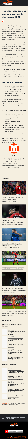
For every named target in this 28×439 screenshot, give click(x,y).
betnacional (11, 418)
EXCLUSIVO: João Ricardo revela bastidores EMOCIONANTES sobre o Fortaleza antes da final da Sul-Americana (14, 313)
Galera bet (8, 417)
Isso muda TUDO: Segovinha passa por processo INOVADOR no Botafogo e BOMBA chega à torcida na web (14, 290)
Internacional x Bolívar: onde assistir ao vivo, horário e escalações (15, 359)
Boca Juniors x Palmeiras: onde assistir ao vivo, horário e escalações (16, 333)
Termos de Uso (17, 437)
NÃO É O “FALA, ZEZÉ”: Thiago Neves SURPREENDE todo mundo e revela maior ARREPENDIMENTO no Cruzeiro (13, 245)
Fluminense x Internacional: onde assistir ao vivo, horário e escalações (16, 339)
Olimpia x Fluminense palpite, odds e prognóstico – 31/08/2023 (16, 384)
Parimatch (13, 417)
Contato (24, 437)
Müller (14, 155)
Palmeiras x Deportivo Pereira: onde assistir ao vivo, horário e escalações (16, 352)
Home (3, 403)
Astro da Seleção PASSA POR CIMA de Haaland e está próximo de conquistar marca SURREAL (12, 199)
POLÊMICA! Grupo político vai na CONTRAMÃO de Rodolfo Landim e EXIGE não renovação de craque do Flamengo (13, 222)
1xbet (3, 418)
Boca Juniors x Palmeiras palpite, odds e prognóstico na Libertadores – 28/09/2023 (16, 371)
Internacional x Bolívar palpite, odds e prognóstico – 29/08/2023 (16, 397)
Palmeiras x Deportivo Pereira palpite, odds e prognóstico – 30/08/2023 (16, 391)
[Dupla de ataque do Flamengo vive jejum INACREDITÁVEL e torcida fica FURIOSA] (14, 258)
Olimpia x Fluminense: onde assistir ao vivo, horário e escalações (15, 346)
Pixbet (18, 417)
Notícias (7, 403)
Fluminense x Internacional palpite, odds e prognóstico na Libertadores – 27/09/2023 (16, 378)
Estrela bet (22, 417)
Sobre (19, 436)
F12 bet (6, 418)
